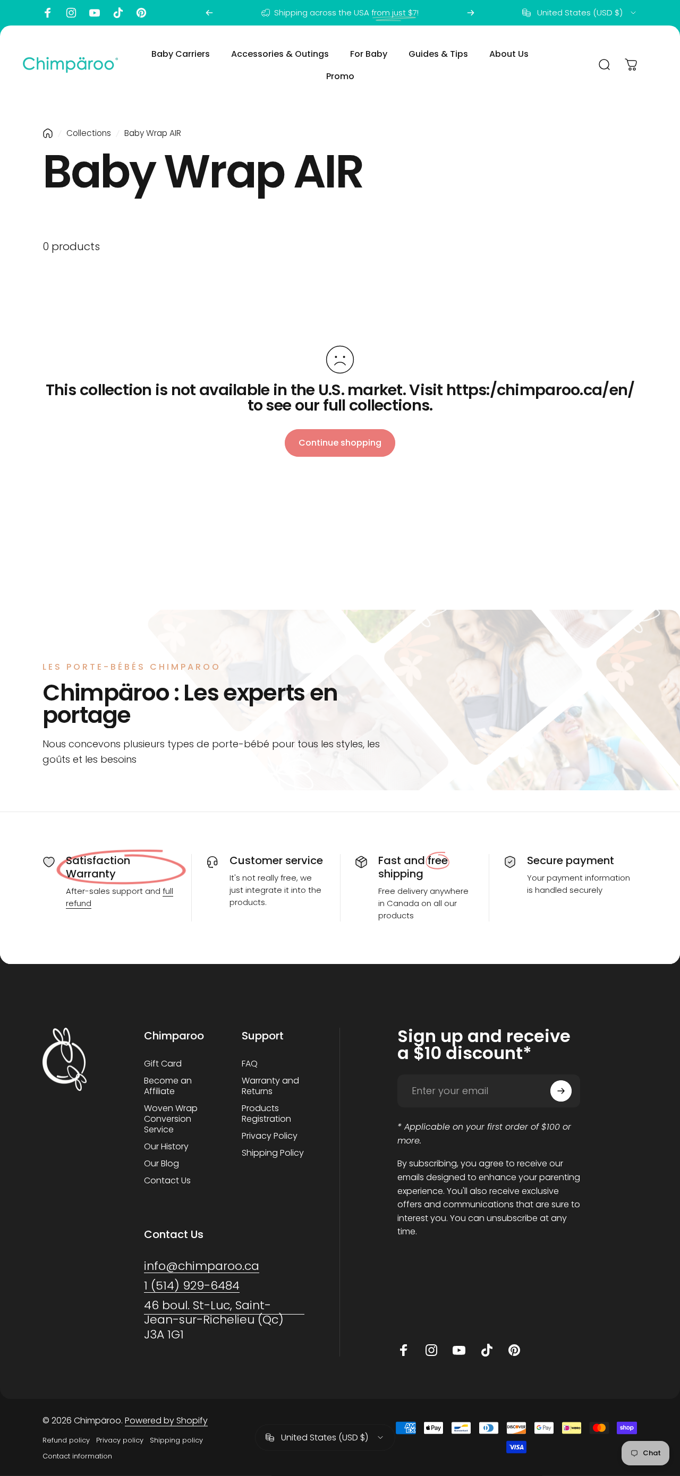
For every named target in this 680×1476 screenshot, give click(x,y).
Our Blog (161, 1163)
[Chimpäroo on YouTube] (94, 12)
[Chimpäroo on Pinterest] (141, 12)
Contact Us (167, 1180)
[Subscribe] (561, 1091)
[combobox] (580, 12)
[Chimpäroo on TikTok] (118, 12)
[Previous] (209, 12)
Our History (166, 1146)
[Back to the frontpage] (47, 133)
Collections (88, 133)
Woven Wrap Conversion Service (171, 1119)
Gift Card (163, 1064)
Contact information (77, 1456)
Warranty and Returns (270, 1086)
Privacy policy (119, 1440)
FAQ (250, 1064)
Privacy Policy (270, 1136)
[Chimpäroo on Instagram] (71, 12)
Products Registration (266, 1113)
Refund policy (66, 1440)
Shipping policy (176, 1440)
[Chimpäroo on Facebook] (47, 12)
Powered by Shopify (166, 1420)
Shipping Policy (273, 1153)
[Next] (470, 12)
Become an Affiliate (168, 1086)
